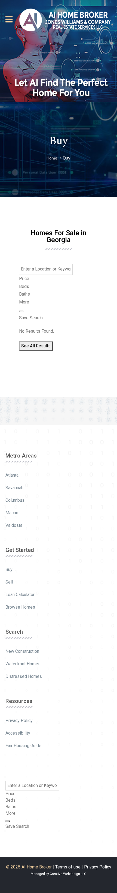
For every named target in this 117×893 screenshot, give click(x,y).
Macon (11, 512)
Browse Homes (20, 607)
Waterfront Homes (23, 663)
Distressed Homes (23, 676)
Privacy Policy (19, 720)
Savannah (14, 487)
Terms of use (68, 867)
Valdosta (13, 525)
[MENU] (9, 19)
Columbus (14, 500)
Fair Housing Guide (23, 745)
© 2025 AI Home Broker (29, 867)
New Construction (22, 651)
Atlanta (12, 475)
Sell (9, 582)
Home (52, 157)
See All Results (36, 345)
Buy (9, 569)
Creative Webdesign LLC (68, 874)
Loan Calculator (20, 594)
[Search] (21, 311)
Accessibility (17, 733)
